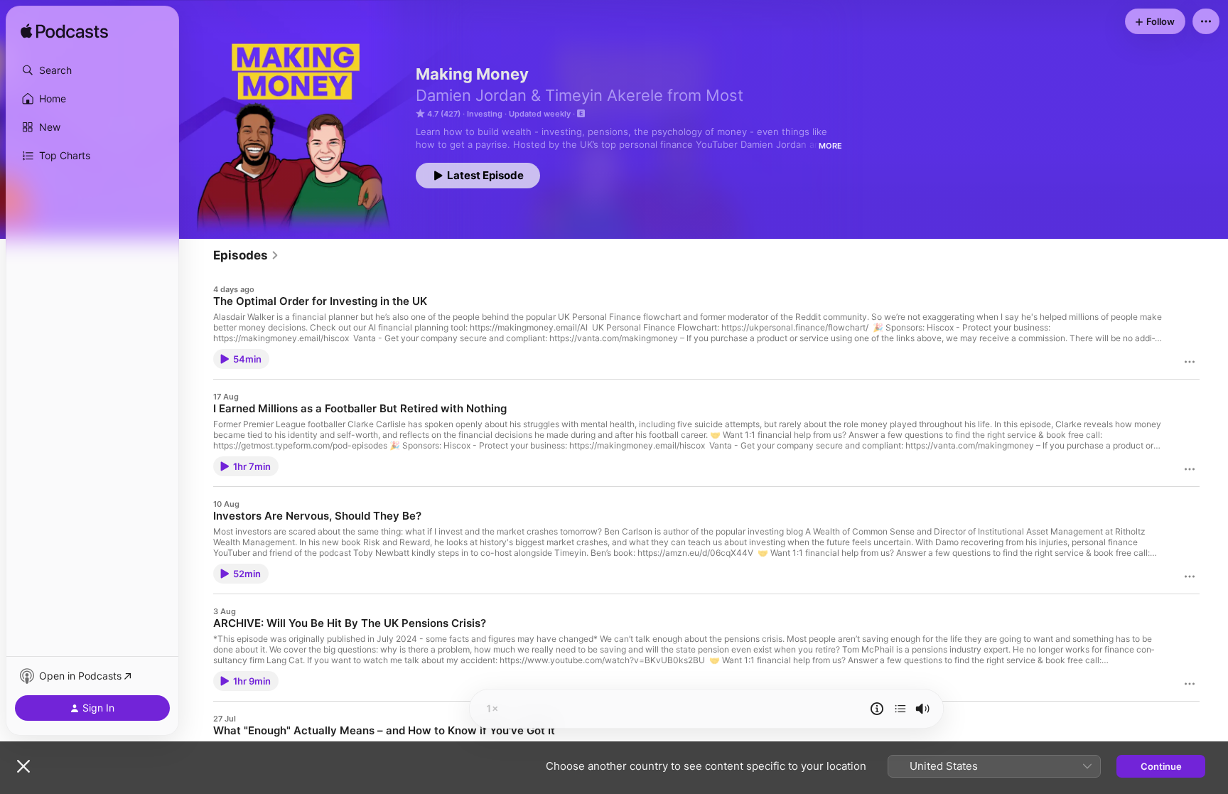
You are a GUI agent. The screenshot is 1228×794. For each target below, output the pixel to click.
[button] (92, 70)
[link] (246, 255)
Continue (1161, 766)
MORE (830, 146)
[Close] (23, 766)
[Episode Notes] (876, 709)
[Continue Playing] (900, 709)
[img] (64, 32)
